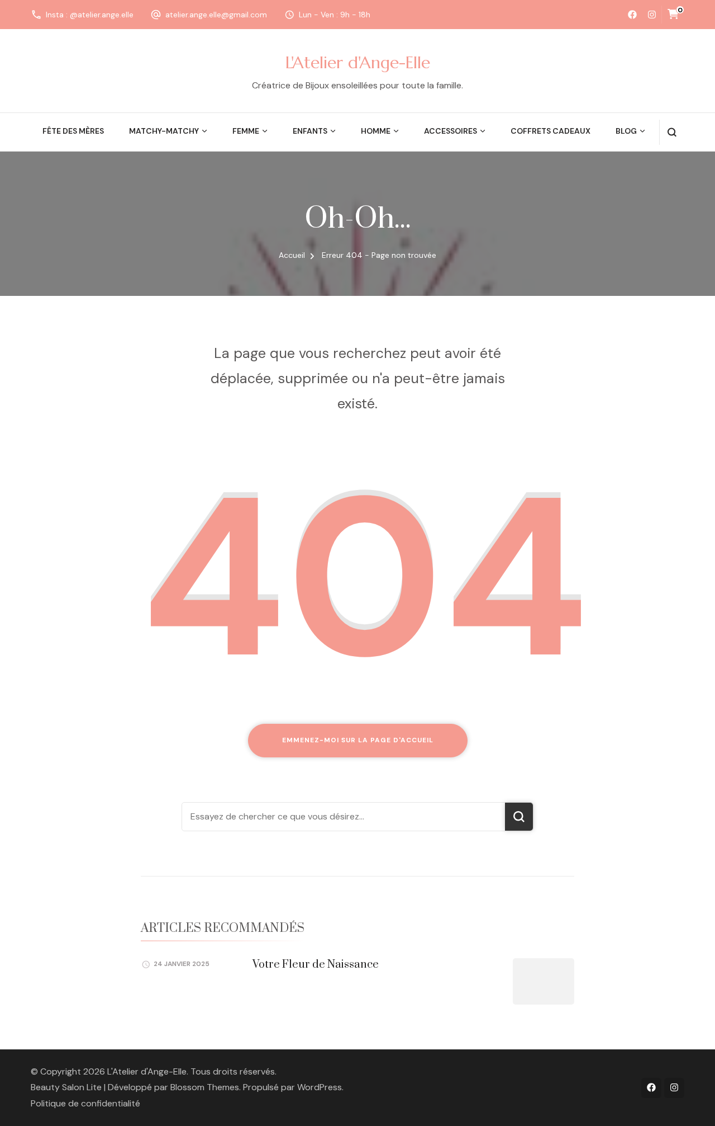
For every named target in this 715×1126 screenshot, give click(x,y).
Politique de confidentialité (85, 1103)
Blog (626, 131)
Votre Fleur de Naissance (315, 965)
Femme (245, 131)
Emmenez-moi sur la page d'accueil (357, 740)
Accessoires (450, 131)
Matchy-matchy (164, 131)
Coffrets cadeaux (550, 131)
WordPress (319, 1087)
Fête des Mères (73, 131)
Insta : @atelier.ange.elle (90, 15)
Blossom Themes (204, 1087)
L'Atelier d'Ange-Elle (357, 62)
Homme (375, 131)
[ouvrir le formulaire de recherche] (671, 132)
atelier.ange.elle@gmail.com (216, 15)
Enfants (310, 131)
